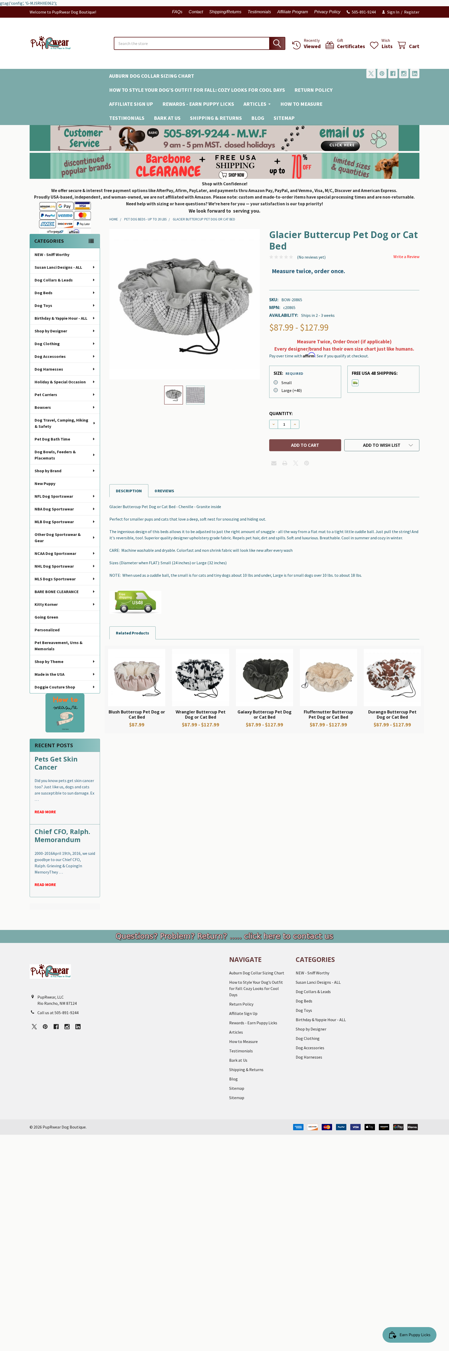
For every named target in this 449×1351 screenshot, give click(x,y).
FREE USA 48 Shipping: (375, 373)
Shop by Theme (49, 661)
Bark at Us (167, 118)
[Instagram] (403, 73)
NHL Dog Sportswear (54, 566)
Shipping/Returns (225, 12)
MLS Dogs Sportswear (55, 578)
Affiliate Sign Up (131, 104)
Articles (254, 104)
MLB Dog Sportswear (54, 521)
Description (129, 490)
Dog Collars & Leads (54, 280)
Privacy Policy (327, 12)
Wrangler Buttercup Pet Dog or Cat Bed (201, 714)
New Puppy (45, 483)
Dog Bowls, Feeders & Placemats (55, 455)
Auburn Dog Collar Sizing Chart (151, 76)
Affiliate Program (292, 12)
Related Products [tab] (132, 632)
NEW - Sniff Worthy (52, 254)
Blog (257, 118)
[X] (371, 73)
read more (45, 811)
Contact (196, 12)
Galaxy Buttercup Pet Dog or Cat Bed (264, 714)
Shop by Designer (51, 330)
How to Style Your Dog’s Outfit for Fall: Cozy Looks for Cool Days (197, 90)
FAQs (177, 12)
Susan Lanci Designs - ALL (58, 267)
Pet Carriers (46, 394)
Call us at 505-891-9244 (57, 1012)
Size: (288, 373)
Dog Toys (43, 305)
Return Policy (313, 90)
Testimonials (259, 12)
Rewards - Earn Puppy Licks (198, 104)
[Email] (274, 463)
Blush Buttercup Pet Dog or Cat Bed (137, 714)
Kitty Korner (46, 604)
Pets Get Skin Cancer (56, 763)
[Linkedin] (414, 73)
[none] (184, 304)
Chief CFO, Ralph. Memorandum (62, 835)
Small (286, 382)
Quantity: (281, 413)
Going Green (46, 617)
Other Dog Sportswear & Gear (58, 537)
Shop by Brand (48, 470)
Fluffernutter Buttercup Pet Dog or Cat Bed (328, 714)
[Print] (284, 463)
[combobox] (199, 43)
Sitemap (284, 118)
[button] (224, 138)
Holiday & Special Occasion (60, 381)
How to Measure (301, 104)
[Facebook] (393, 73)
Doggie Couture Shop (55, 687)
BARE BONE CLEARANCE (57, 591)
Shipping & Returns (216, 118)
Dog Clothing (47, 343)
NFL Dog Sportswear (54, 496)
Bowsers (43, 407)
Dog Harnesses (49, 369)
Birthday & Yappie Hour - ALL (61, 318)
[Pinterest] (382, 73)
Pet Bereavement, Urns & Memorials (59, 645)
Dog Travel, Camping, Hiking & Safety (61, 423)
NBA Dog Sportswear (54, 508)
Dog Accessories (50, 356)
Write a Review (406, 256)
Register (411, 12)
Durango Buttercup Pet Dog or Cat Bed (392, 714)
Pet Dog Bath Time (52, 439)
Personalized (47, 629)
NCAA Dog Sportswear (55, 553)
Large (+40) (291, 390)
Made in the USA (49, 674)
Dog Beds (43, 292)
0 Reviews (164, 490)
